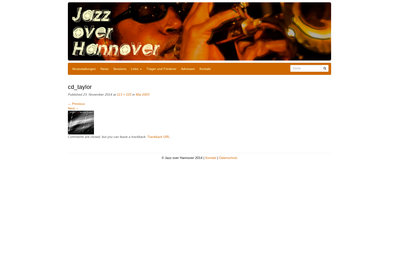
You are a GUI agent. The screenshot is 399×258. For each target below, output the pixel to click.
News (104, 69)
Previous (76, 104)
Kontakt (205, 69)
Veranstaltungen (84, 69)
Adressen (188, 69)
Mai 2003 (142, 94)
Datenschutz (228, 158)
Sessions (119, 69)
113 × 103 (124, 94)
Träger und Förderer (161, 69)
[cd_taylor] (81, 122)
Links (135, 69)
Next (73, 108)
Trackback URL (158, 137)
